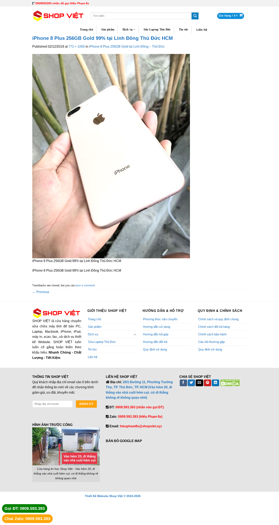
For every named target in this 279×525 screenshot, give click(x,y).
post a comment (85, 285)
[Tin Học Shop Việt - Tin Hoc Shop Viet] (58, 15)
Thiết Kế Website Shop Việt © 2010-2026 (113, 496)
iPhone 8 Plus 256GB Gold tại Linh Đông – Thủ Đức (127, 46)
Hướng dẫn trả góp (155, 334)
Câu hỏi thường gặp (211, 342)
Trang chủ (86, 29)
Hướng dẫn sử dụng (156, 326)
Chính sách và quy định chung (218, 319)
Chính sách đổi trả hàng (214, 326)
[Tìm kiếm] (195, 15)
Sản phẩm (107, 29)
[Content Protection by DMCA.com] (230, 382)
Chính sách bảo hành (212, 334)
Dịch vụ (128, 29)
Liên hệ (201, 29)
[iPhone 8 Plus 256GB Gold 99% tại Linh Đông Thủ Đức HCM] (111, 156)
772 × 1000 (76, 46)
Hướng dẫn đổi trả (155, 342)
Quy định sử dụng (155, 349)
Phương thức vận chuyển (160, 319)
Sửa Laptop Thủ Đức (157, 29)
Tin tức (183, 29)
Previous (40, 292)
